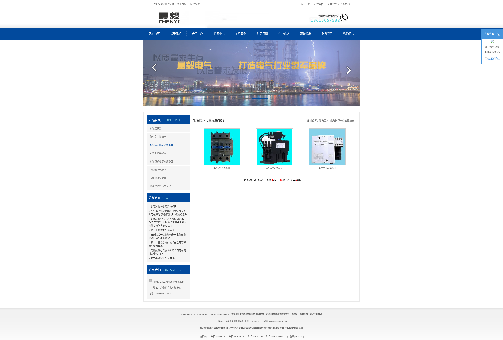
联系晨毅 (345, 4)
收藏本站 (305, 4)
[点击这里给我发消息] (492, 41)
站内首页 (324, 120)
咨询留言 (332, 4)
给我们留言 (494, 58)
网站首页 (154, 33)
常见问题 (262, 33)
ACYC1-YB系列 (222, 168)
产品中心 (197, 33)
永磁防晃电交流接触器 (342, 120)
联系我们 (327, 33)
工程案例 (240, 33)
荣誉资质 (305, 33)
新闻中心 (219, 33)
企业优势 (283, 33)
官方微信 (318, 4)
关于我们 (175, 33)
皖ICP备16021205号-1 (311, 314)
